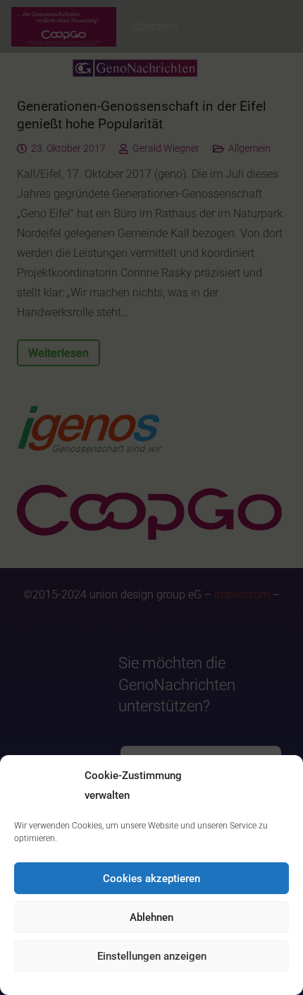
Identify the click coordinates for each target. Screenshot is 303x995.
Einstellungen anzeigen (151, 956)
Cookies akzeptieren (151, 878)
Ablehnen (151, 917)
